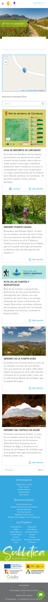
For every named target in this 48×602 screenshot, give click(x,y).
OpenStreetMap (32, 90)
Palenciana (16, 540)
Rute (16, 542)
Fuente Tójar (16, 534)
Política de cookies (24, 595)
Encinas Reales (32, 532)
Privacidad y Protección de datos (24, 590)
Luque (32, 537)
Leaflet (23, 90)
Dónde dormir (24, 489)
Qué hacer (24, 495)
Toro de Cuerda (24, 512)
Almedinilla (15, 527)
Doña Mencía (16, 532)
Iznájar (32, 534)
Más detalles (37, 189)
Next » (41, 470)
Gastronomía (24, 492)
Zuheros (32, 542)
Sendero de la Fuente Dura (20, 358)
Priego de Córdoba (32, 540)
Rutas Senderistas (24, 504)
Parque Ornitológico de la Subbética (24, 517)
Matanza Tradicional (24, 514)
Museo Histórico (24, 509)
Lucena (16, 537)
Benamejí (32, 527)
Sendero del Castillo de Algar (22, 430)
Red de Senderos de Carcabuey (24, 507)
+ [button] (6, 58)
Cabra (15, 529)
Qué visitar (24, 487)
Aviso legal (24, 585)
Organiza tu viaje (24, 484)
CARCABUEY (38, 3)
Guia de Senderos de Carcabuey (22, 150)
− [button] (6, 62)
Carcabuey (32, 529)
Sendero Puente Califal (18, 227)
